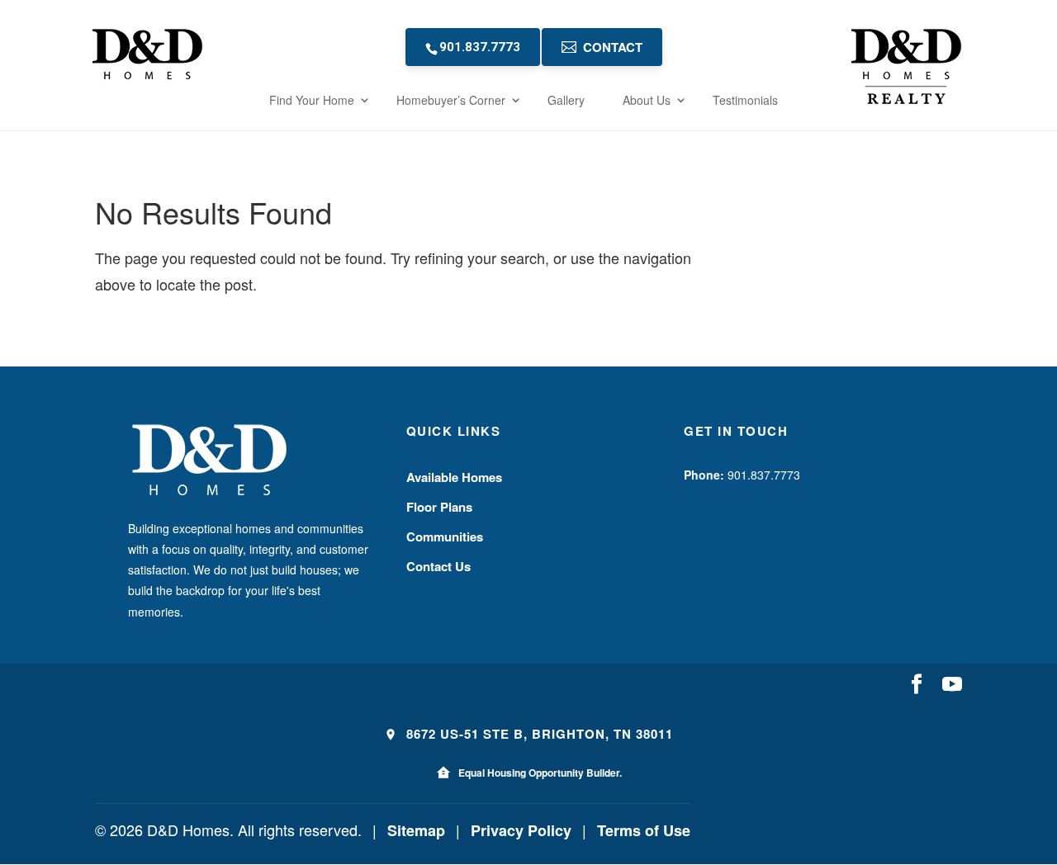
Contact (612, 47)
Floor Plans (439, 507)
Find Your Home (311, 100)
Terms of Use (643, 830)
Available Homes (454, 477)
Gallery (566, 100)
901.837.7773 (479, 47)
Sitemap (416, 830)
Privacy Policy (521, 830)
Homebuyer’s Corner (450, 100)
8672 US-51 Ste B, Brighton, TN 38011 (537, 734)
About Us (647, 100)
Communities (444, 536)
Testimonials (745, 100)
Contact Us (438, 566)
